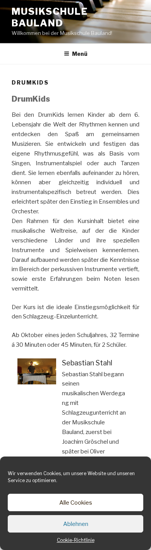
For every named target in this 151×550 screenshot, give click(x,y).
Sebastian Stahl (87, 363)
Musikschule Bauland (50, 17)
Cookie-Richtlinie (75, 540)
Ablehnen (75, 524)
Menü (80, 53)
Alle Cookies (75, 502)
